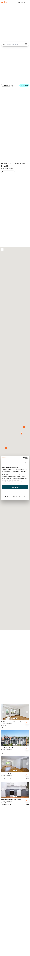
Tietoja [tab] (24, 462)
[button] (21, 433)
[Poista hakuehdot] (12, 85)
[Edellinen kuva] (2, 712)
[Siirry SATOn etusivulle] (4, 2)
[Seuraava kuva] (27, 712)
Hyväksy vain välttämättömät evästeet (15, 496)
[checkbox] (27, 723)
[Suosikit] (24, 2)
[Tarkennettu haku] (26, 44)
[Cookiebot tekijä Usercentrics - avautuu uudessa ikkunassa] (22, 458)
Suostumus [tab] (5, 462)
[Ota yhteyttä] (22, 2)
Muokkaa (14, 492)
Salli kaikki (15, 487)
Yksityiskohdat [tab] (15, 462)
